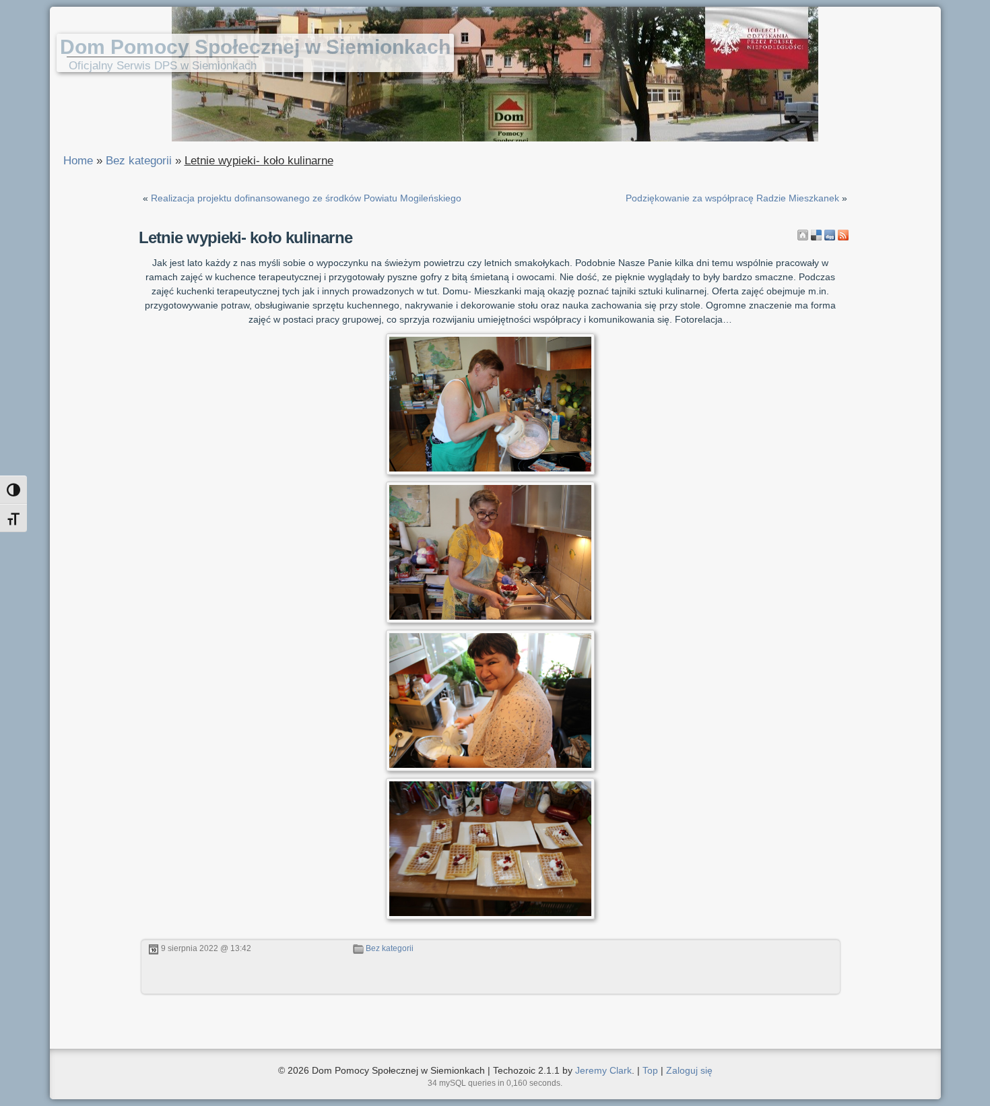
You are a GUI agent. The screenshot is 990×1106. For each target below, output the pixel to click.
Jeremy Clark (603, 1070)
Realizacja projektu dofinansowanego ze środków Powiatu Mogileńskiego (306, 198)
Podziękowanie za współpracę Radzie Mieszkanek (732, 198)
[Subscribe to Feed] (843, 235)
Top (650, 1070)
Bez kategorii (139, 160)
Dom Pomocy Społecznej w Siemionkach (255, 47)
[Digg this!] (829, 235)
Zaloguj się (689, 1070)
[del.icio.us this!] (816, 235)
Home (78, 160)
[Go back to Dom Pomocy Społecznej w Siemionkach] (802, 235)
